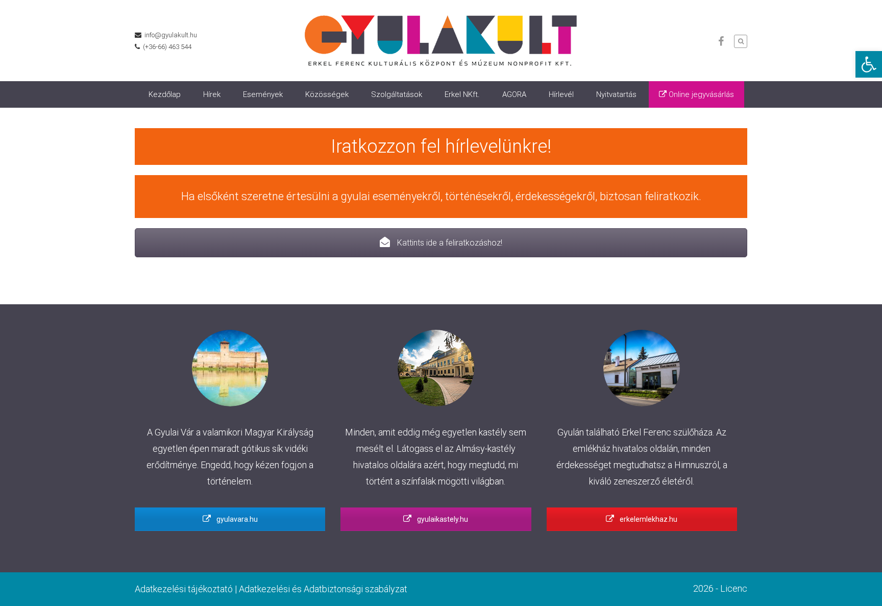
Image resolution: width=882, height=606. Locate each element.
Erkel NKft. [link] (462, 94)
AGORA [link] (514, 94)
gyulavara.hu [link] (236, 519)
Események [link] (263, 94)
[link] (868, 64)
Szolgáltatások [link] (396, 94)
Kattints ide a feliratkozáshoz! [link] (448, 243)
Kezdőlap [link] (165, 94)
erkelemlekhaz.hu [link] (647, 519)
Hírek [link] (211, 94)
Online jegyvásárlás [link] (700, 94)
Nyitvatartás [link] (616, 94)
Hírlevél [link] (561, 94)
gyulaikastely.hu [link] (441, 519)
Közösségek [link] (327, 94)
